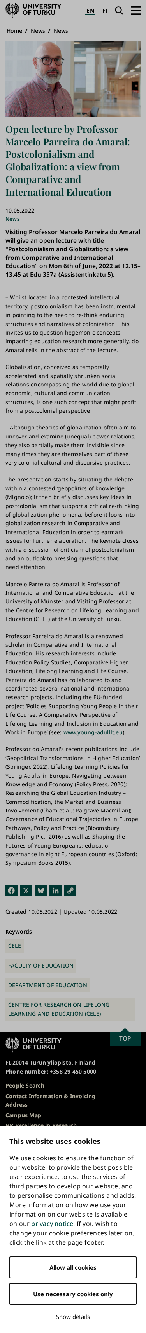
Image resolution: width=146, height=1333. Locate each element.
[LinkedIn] (55, 890)
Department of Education (47, 985)
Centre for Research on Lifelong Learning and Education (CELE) (59, 1009)
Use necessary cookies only (73, 1294)
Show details (73, 1316)
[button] (135, 10)
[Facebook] (11, 890)
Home (15, 30)
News (38, 30)
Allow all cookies (73, 1267)
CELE (14, 945)
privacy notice (52, 1223)
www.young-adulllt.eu (92, 732)
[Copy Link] (70, 890)
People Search (24, 1085)
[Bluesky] (41, 890)
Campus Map (23, 1115)
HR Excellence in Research (41, 1125)
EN (90, 10)
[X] (26, 890)
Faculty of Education (41, 965)
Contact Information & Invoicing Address (50, 1100)
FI (104, 10)
